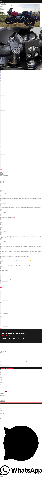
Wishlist (0, 388)
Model (1, 173)
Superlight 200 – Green (2, 327)
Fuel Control (1, 182)
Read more (1, 300)
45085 (1, 363)
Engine (1, 175)
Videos (1, 18)
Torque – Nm (1, 178)
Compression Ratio (2, 180)
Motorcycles (2, 6)
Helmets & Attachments (2, 10)
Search (0, 418)
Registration (1, 381)
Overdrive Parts (2, 14)
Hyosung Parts (2, 11)
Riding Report (2, 19)
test (0, 387)
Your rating (1, 272)
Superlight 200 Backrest (2, 314)
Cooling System (1, 179)
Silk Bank (0, 386)
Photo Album (1, 380)
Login (1, 21)
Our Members (1, 378)
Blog (1, 20)
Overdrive (1, 1)
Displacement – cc (2, 176)
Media (1, 17)
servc (0, 384)
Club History (1, 372)
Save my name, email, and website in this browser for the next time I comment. (7, 284)
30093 (0, 420)
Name (1, 280)
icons (0, 375)
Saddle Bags (2, 15)
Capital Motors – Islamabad (3, 5)
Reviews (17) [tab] (1, 186)
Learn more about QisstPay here (2, 400)
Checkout (0, 371)
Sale (0, 383)
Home (0, 374)
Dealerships (2, 0)
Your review (1, 274)
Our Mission (1, 379)
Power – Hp (1, 177)
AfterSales (1, 369)
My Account (1, 377)
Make (0, 172)
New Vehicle (2, 7)
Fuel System (1, 181)
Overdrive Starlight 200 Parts (3, 13)
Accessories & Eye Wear (2, 9)
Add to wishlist (6, 313)
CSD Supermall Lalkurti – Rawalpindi (3, 4)
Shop (1, 8)
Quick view (4, 313)
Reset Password (1, 382)
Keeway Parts (2, 12)
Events (0, 373)
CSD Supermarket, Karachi (3, 3)
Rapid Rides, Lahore (2, 2)
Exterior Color (1, 174)
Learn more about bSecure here (2, 401)
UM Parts (1, 16)
